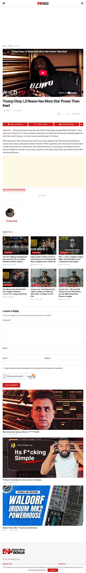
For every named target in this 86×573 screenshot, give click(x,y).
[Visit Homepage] (43, 3)
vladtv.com (7, 130)
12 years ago (17, 110)
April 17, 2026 (35, 299)
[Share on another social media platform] (81, 124)
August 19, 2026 (13, 482)
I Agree (53, 570)
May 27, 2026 (7, 297)
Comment (7, 320)
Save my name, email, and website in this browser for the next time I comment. (34, 368)
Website (48, 358)
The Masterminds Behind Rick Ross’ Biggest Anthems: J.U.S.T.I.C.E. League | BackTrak (15, 291)
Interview (16, 46)
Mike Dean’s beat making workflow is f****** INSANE (21, 432)
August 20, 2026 (8, 264)
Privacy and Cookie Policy (37, 570)
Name (6, 348)
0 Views (5, 434)
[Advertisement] (43, 25)
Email (5, 358)
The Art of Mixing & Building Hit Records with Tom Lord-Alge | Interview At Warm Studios (15, 259)
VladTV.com (12, 198)
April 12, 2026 (63, 299)
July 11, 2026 (63, 264)
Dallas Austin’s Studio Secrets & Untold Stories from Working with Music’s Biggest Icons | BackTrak (43, 259)
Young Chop (11, 221)
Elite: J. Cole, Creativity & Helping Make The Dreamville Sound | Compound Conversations (71, 259)
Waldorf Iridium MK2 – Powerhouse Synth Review (20, 528)
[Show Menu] (4, 3)
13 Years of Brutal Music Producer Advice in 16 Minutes (22, 480)
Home (4, 46)
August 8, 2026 (36, 264)
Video (10, 46)
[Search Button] (82, 3)
